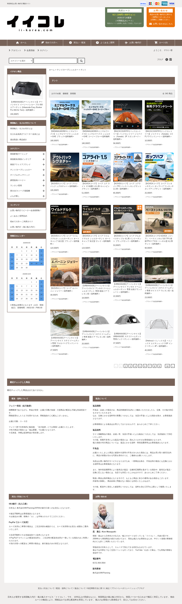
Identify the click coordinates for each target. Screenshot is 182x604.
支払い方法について (46, 588)
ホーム (23, 42)
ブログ (160, 59)
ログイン (44, 50)
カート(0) (163, 42)
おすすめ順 (56, 94)
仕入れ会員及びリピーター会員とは (25, 134)
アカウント (16, 50)
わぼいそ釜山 (149, 550)
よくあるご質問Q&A (18, 216)
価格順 (65, 94)
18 (167, 366)
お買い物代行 (135, 42)
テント (83, 70)
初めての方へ (51, 42)
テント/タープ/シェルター (67, 70)
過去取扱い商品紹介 (18, 140)
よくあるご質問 (107, 42)
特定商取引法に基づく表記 (98, 588)
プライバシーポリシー (120, 588)
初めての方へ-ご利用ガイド (21, 222)
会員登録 (31, 50)
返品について (80, 588)
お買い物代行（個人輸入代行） (23, 227)
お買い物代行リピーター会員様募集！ (26, 210)
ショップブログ (137, 588)
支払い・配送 (79, 42)
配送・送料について (64, 588)
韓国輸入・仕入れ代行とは (21, 129)
